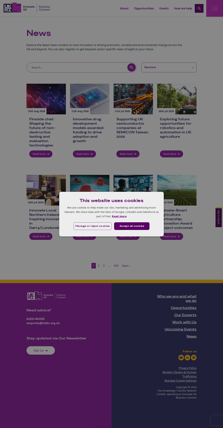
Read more (119, 216)
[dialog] (111, 214)
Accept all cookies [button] (132, 226)
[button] (92, 226)
